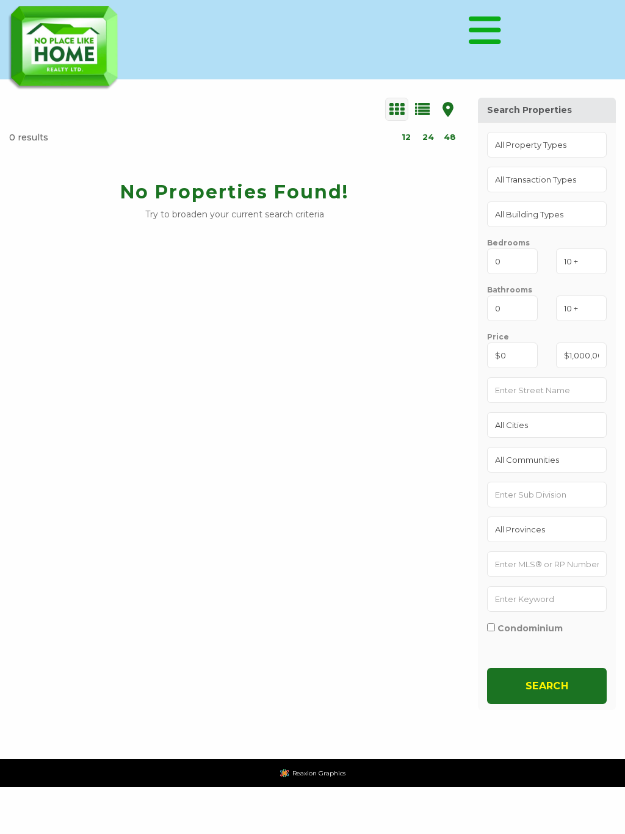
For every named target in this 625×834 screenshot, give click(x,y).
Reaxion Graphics (318, 773)
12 (406, 137)
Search (547, 686)
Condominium (529, 628)
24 (428, 137)
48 (450, 137)
